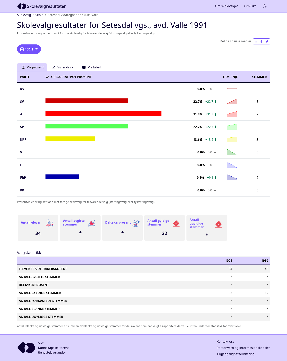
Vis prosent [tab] (35, 67)
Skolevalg (24, 15)
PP (22, 190)
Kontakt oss (225, 341)
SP (22, 127)
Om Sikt (250, 6)
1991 (29, 49)
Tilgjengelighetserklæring (236, 354)
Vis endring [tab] (65, 67)
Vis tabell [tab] (94, 67)
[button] (264, 6)
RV (22, 89)
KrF (23, 139)
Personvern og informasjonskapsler (243, 348)
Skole (39, 15)
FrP (23, 177)
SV (22, 101)
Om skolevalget (226, 6)
